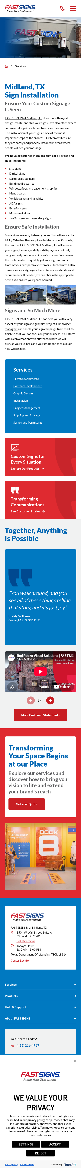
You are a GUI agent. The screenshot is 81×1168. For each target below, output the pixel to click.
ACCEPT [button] (55, 1144)
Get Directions (26, 941)
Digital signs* (18, 173)
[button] (75, 1061)
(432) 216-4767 (28, 1045)
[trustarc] (70, 1164)
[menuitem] (40, 378)
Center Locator (20, 960)
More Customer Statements (40, 715)
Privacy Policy (11, 1164)
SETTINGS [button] (26, 1144)
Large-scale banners (22, 178)
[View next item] (50, 700)
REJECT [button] (40, 1153)
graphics (40, 324)
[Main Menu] (73, 8)
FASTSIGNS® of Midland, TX (23, 118)
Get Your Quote (26, 804)
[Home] (20, 8)
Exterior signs (18, 208)
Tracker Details (27, 1164)
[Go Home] (6, 66)
